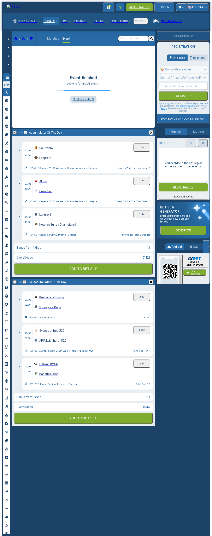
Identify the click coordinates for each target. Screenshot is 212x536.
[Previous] (15, 132)
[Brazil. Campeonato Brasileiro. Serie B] (31, 38)
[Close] (206, 246)
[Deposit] (120, 7)
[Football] (23, 38)
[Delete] (151, 132)
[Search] (151, 38)
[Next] (25, 132)
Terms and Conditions (185, 106)
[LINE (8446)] (15, 38)
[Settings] (181, 7)
